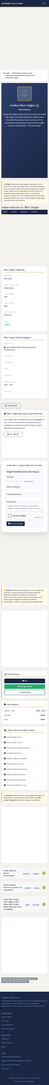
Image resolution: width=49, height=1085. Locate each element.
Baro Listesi (5, 1021)
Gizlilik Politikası (6, 1043)
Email (6, 369)
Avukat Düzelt (12, 406)
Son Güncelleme (10, 312)
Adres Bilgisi (8, 343)
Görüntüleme (9, 303)
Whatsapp (7, 376)
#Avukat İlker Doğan (9, 979)
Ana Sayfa (6, 73)
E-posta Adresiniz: (14, 494)
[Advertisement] (24, 34)
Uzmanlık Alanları (7, 1025)
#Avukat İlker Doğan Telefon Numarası (15, 982)
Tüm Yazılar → (6, 1069)
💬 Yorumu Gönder (15, 523)
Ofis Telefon (8, 356)
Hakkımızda (5, 1039)
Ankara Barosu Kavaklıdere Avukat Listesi (19, 75)
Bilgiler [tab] (5, 212)
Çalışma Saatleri (10, 382)
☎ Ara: (24, 681)
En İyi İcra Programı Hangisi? (10, 1065)
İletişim (3, 1047)
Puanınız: (10, 477)
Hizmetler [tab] (24, 212)
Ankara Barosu (24, 109)
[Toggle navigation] (44, 3)
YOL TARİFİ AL (14, 434)
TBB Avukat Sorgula (7, 1029)
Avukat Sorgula (6, 1017)
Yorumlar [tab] (34, 212)
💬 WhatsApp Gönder (24, 686)
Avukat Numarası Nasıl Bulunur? (11, 1057)
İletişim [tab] (14, 212)
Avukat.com (12, 3)
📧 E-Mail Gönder (25, 692)
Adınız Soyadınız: (14, 487)
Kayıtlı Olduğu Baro (11, 285)
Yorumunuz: (11, 501)
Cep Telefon (8, 363)
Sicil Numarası (9, 294)
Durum (6, 321)
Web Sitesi (7, 391)
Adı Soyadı (7, 276)
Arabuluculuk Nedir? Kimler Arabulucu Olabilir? (16, 1061)
